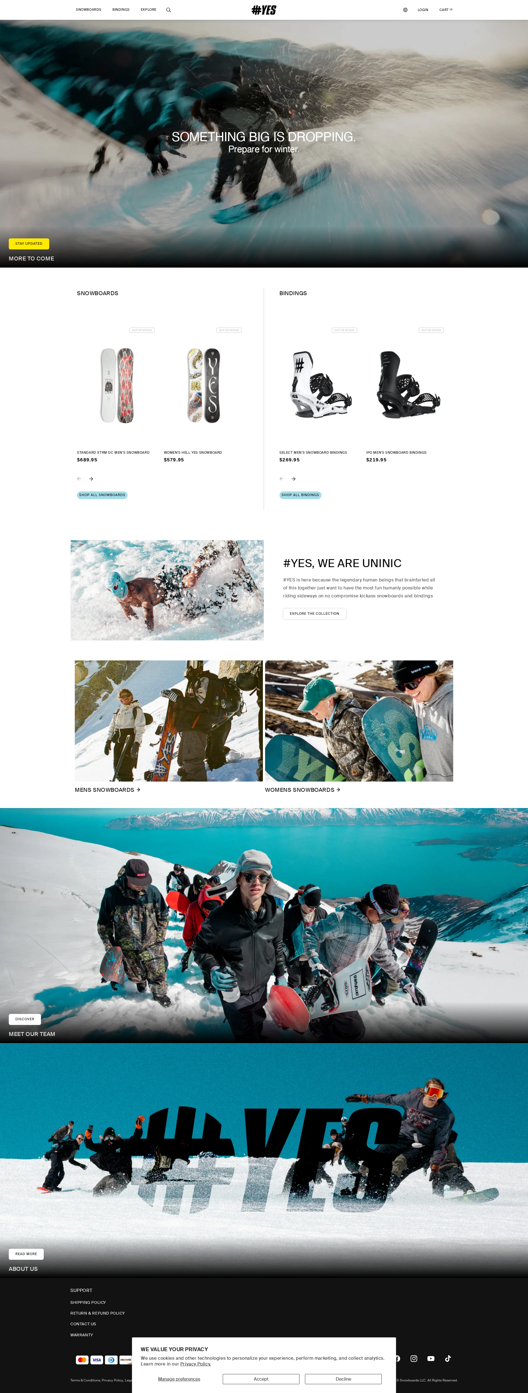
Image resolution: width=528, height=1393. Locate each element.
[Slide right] (95, 483)
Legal (129, 1380)
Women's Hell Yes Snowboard (193, 453)
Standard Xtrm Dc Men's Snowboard (113, 453)
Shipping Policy (88, 1302)
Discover (24, 1019)
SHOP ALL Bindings (300, 495)
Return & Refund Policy (97, 1313)
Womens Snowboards (299, 789)
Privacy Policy (112, 1380)
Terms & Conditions (85, 1380)
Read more (26, 1254)
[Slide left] (83, 483)
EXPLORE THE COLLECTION (314, 613)
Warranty (81, 1334)
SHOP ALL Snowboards (102, 495)
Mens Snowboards (104, 789)
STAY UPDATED (29, 243)
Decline (343, 1379)
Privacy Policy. (195, 1364)
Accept (261, 1379)
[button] (89, 10)
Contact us (83, 1323)
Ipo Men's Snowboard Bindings (396, 453)
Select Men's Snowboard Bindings (313, 453)
